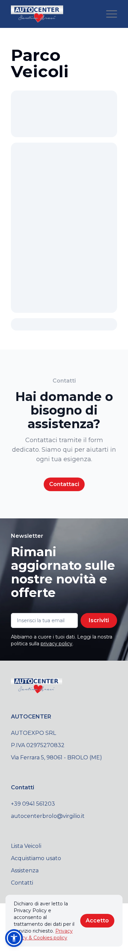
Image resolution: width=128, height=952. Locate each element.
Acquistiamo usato (36, 858)
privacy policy (56, 644)
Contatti (22, 883)
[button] (14, 938)
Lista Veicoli (26, 846)
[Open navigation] (111, 14)
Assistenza (25, 870)
